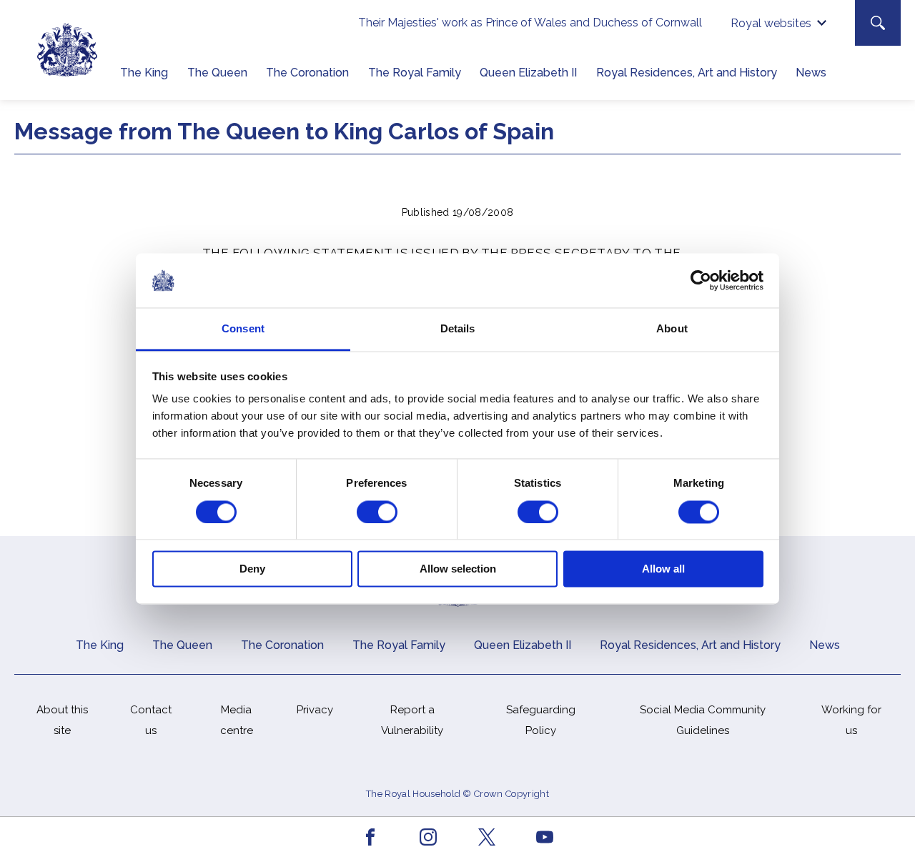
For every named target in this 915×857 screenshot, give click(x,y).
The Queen (217, 72)
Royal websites (771, 23)
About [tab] (672, 329)
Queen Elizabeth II (528, 72)
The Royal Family (414, 72)
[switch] (377, 511)
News (811, 72)
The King (144, 72)
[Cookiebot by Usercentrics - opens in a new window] (700, 280)
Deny (252, 569)
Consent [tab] (243, 329)
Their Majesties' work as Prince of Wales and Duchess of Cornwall (530, 22)
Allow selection (458, 569)
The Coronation (307, 72)
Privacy (315, 709)
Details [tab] (457, 329)
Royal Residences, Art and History (686, 72)
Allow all (663, 569)
